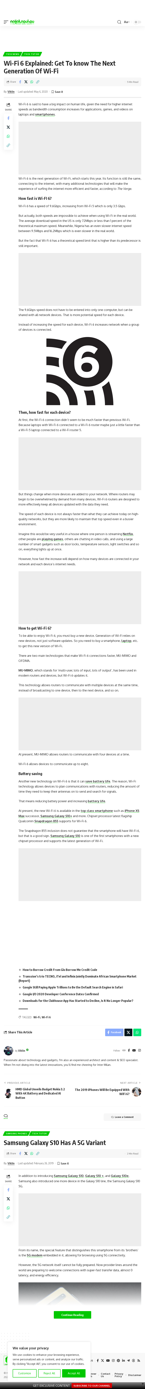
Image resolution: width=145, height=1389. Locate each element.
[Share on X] (26, 82)
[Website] (124, 1050)
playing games (52, 539)
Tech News (12, 54)
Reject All (49, 1373)
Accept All (74, 1373)
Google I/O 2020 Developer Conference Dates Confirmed (61, 994)
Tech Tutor (31, 54)
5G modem (34, 1255)
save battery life (97, 781)
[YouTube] (134, 1050)
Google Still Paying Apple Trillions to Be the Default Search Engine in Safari (73, 987)
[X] (102, 1360)
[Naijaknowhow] (22, 22)
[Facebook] (129, 1050)
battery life (96, 801)
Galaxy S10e (120, 1176)
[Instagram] (139, 1050)
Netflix (128, 534)
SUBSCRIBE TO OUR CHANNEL (91, 1385)
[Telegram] (128, 1360)
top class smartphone (97, 811)
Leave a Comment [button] (124, 1117)
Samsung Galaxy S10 (65, 836)
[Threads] (133, 1360)
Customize (24, 1373)
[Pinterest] (118, 1360)
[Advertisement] (72, 37)
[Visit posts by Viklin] (8, 1050)
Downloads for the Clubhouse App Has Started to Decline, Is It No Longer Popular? (78, 1001)
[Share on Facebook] (20, 82)
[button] (7, 22)
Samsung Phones (16, 1133)
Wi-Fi (36, 1017)
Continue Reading (72, 1315)
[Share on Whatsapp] (31, 82)
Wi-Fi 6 (46, 1017)
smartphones (45, 114)
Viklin (11, 91)
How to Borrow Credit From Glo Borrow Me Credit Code (60, 970)
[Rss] (138, 1360)
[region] (49, 1361)
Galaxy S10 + (94, 1176)
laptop (126, 641)
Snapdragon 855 (46, 821)
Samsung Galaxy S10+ (56, 816)
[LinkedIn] (123, 1360)
